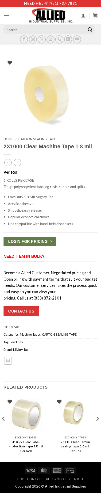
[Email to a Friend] (8, 361)
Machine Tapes (30, 334)
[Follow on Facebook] (24, 39)
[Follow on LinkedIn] (68, 39)
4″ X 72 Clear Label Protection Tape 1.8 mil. (25, 444)
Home (8, 139)
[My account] (83, 15)
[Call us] (59, 39)
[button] (6, 15)
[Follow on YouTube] (77, 39)
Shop (20, 479)
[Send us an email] (50, 39)
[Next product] (8, 162)
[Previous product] (17, 162)
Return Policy (58, 479)
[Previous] (4, 428)
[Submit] (90, 29)
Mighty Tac (20, 350)
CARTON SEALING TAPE (37, 139)
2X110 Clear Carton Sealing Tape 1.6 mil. (75, 444)
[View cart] (95, 15)
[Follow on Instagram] (33, 39)
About (79, 479)
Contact (35, 479)
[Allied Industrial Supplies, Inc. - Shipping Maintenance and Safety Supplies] (50, 15)
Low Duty (16, 342)
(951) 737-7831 (63, 3)
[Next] (97, 428)
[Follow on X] (42, 39)
